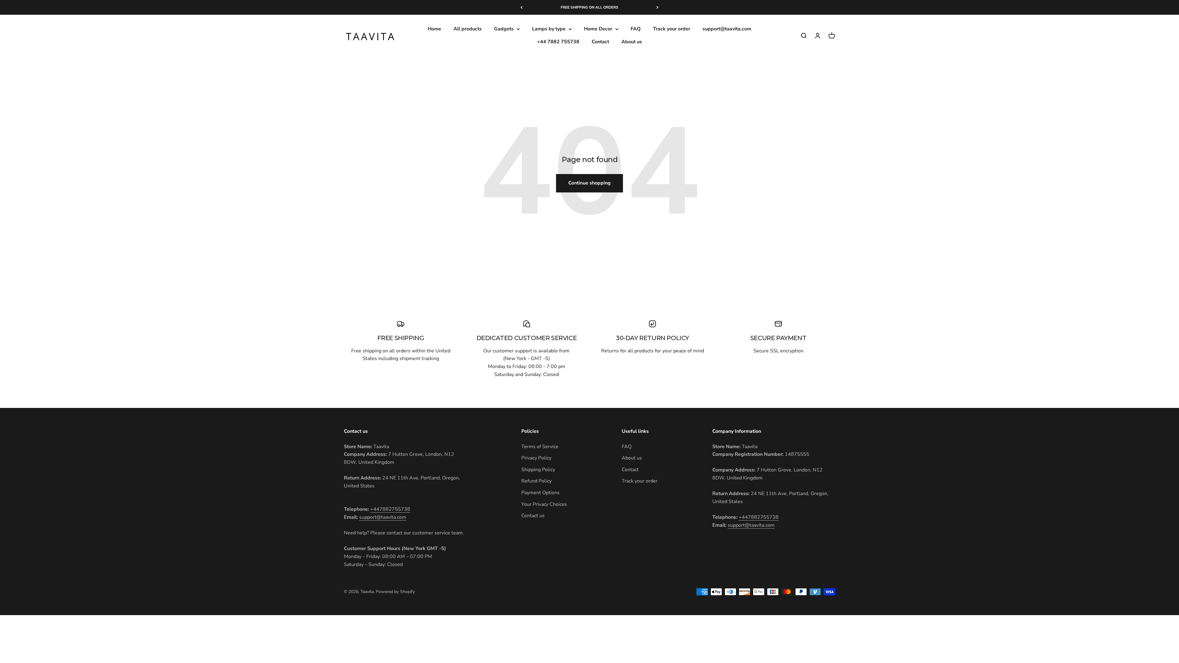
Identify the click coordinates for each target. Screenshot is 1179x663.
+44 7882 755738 (558, 41)
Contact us (533, 515)
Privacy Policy (536, 458)
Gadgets (504, 28)
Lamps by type (549, 28)
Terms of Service (539, 446)
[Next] (657, 7)
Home (434, 28)
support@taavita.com (726, 28)
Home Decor (598, 28)
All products (467, 28)
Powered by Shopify (395, 592)
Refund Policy (536, 481)
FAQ (636, 28)
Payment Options (540, 492)
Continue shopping (589, 183)
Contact (600, 41)
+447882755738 (390, 509)
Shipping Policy (538, 469)
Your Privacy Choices (544, 504)
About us (631, 41)
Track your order (671, 28)
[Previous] (521, 7)
